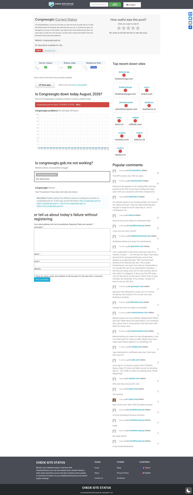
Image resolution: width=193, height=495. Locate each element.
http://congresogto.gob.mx (90, 201)
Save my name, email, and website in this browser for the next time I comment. (69, 276)
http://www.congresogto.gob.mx (73, 203)
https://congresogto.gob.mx (48, 203)
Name (37, 254)
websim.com (137, 378)
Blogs (119, 468)
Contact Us (99, 478)
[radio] (119, 28)
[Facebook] (190, 14)
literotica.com (140, 302)
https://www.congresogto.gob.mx (50, 206)
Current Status (66, 19)
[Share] (190, 27)
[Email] (190, 23)
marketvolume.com (142, 312)
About (97, 473)
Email (37, 261)
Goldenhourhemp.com (144, 236)
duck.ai (134, 215)
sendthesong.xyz (140, 225)
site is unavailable (79, 85)
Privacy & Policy (123, 473)
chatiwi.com (139, 347)
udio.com (138, 360)
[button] (188, 490)
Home (97, 468)
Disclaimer (121, 478)
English (132, 5)
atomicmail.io (139, 181)
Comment (39, 227)
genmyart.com (140, 286)
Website (37, 269)
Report (38, 50)
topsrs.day (136, 389)
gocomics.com (140, 246)
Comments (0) (50, 50)
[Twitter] (190, 18)
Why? (78, 105)
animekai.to (136, 196)
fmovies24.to (138, 170)
